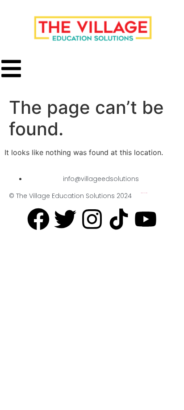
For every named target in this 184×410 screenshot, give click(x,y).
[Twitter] (65, 219)
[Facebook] (38, 219)
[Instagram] (92, 219)
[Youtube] (145, 219)
